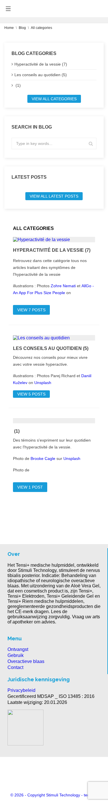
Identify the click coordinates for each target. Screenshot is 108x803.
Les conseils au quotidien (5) (40, 74)
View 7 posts (31, 310)
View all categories (54, 99)
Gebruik (15, 655)
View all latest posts (54, 196)
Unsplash (42, 382)
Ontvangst (17, 649)
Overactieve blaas (25, 661)
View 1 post (30, 487)
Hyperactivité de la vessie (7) (40, 64)
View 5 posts (31, 394)
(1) (17, 85)
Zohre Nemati (63, 286)
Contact (15, 667)
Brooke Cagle (43, 458)
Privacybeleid (21, 690)
